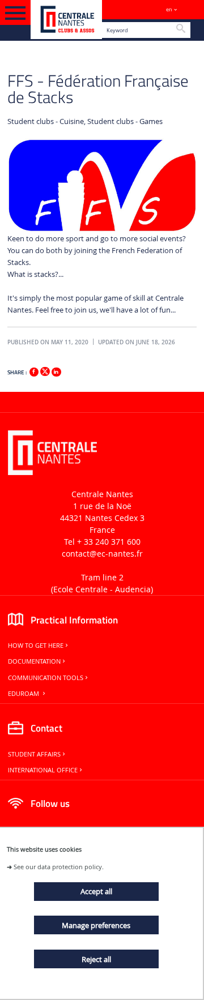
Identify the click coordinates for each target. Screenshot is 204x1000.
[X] (44, 370)
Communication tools (45, 678)
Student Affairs (34, 754)
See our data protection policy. (59, 866)
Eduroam (24, 694)
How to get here (35, 645)
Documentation (34, 661)
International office (43, 770)
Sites (190, 9)
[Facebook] (34, 372)
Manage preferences (96, 925)
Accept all (96, 891)
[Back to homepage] (66, 19)
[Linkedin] (56, 372)
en (169, 9)
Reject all (96, 959)
